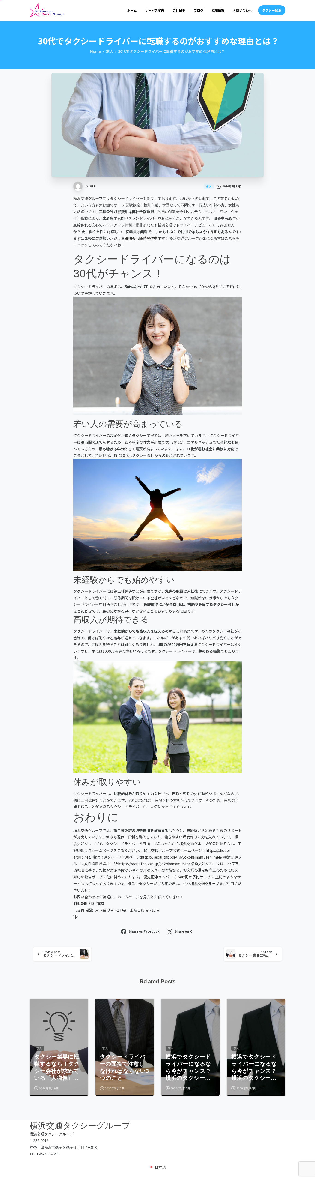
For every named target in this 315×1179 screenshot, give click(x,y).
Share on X (183, 931)
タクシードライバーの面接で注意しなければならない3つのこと (124, 1067)
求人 (109, 51)
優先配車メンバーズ (159, 877)
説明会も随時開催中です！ (147, 238)
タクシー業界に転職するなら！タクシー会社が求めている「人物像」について (57, 1067)
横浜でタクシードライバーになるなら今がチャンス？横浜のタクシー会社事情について (188, 1067)
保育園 (211, 232)
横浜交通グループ (88, 198)
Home (95, 51)
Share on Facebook (144, 931)
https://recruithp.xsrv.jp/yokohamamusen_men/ (182, 857)
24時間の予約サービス (195, 877)
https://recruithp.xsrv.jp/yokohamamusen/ (154, 863)
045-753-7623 (92, 903)
